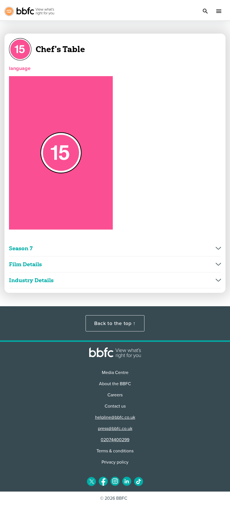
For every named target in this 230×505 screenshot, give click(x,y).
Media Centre (115, 372)
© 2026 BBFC (113, 498)
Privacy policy (115, 462)
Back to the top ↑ (115, 323)
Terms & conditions (115, 451)
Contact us (115, 406)
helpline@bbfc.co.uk (115, 417)
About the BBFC (115, 384)
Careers (115, 395)
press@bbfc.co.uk (115, 428)
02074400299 (115, 440)
